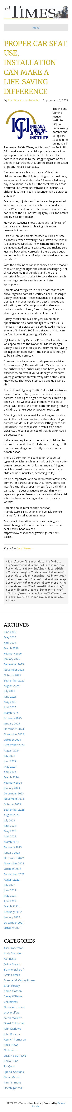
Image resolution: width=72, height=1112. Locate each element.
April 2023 (10, 836)
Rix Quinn (10, 1066)
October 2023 (12, 804)
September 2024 (14, 745)
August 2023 (11, 815)
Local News (24, 548)
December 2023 (14, 793)
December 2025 (14, 664)
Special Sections (14, 1072)
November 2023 (14, 799)
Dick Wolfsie (11, 1012)
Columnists (11, 1002)
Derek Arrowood (14, 1007)
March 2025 (11, 713)
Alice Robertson (13, 948)
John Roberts (12, 1034)
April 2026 (10, 643)
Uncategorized (13, 1088)
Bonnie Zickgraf (13, 969)
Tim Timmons (12, 1082)
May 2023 (10, 831)
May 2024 (10, 766)
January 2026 (12, 659)
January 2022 (12, 917)
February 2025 (13, 718)
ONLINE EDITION (15, 1055)
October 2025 (12, 675)
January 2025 (12, 723)
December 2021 (14, 922)
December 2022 (14, 858)
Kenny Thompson (15, 1039)
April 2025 (10, 707)
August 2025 (11, 686)
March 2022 (11, 906)
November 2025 (14, 669)
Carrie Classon (13, 991)
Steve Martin (12, 1077)
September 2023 (14, 809)
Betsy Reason (12, 964)
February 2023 (13, 847)
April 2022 (10, 901)
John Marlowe (12, 1028)
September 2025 (14, 680)
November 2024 (14, 734)
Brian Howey (12, 985)
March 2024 (11, 777)
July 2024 (9, 756)
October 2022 (12, 869)
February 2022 (13, 912)
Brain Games (12, 975)
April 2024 (10, 772)
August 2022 (11, 879)
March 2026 (11, 648)
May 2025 (10, 702)
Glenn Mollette (13, 1018)
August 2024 (11, 750)
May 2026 (10, 637)
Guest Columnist (14, 1023)
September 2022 (14, 874)
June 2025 (10, 696)
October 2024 (12, 739)
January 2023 (12, 852)
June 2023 (10, 826)
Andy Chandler (13, 953)
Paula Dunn (11, 1061)
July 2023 (9, 820)
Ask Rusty (10, 958)
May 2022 (10, 896)
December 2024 (14, 729)
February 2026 (13, 653)
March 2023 (11, 842)
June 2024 (10, 761)
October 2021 (12, 928)
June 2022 (10, 890)
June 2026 (10, 632)
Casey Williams (13, 996)
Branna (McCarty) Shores (19, 980)
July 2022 (9, 885)
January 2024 (12, 788)
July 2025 (9, 691)
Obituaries (10, 1050)
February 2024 (13, 782)
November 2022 (14, 863)
